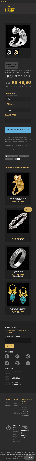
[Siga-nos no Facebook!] (7, 356)
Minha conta (25, 403)
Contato (7, 407)
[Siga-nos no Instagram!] (17, 356)
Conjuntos (16, 415)
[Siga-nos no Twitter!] (7, 363)
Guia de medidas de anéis (11, 95)
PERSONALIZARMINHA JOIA (11, 65)
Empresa (7, 401)
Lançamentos (17, 410)
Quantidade (10, 115)
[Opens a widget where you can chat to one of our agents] (29, 457)
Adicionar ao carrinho (20, 129)
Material (9, 104)
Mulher (10, 336)
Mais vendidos (17, 407)
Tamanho (9, 93)
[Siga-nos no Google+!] (17, 363)
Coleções (16, 405)
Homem (18, 336)
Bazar (15, 418)
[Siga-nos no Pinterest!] (28, 356)
